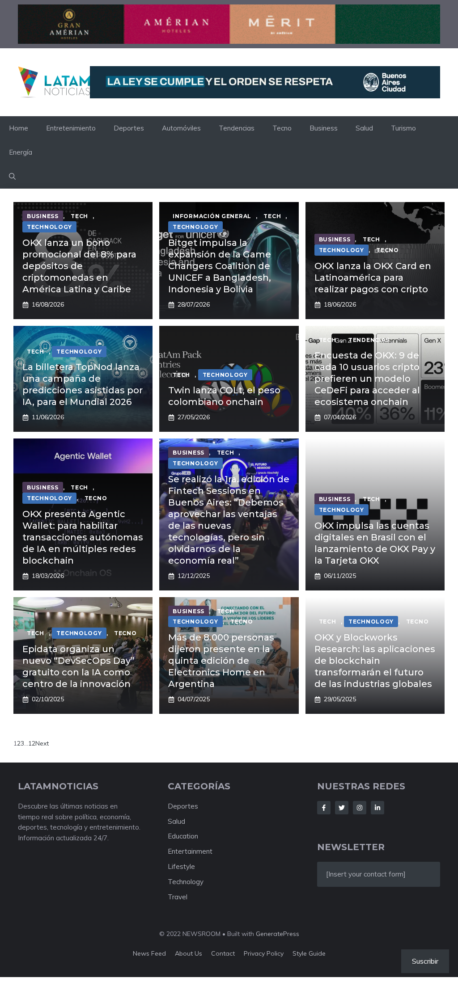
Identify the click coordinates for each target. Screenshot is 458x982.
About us (188, 953)
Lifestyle (181, 866)
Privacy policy (264, 953)
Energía (20, 152)
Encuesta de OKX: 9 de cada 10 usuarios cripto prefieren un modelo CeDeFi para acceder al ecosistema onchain (367, 378)
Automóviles (181, 128)
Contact (223, 953)
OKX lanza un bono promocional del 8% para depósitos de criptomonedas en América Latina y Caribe (79, 266)
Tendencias (236, 128)
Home (18, 128)
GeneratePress (277, 934)
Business (324, 128)
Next (42, 743)
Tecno (282, 128)
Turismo (403, 128)
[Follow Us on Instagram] (359, 807)
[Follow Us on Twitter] (341, 807)
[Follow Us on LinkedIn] (377, 807)
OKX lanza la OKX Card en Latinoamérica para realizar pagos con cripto (372, 278)
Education (183, 836)
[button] (12, 176)
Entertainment (190, 851)
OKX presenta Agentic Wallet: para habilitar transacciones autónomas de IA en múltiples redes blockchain (82, 537)
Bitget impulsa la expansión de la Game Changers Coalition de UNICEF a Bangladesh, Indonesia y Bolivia (219, 266)
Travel (177, 897)
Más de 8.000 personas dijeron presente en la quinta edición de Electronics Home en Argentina (221, 660)
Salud (364, 128)
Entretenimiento (71, 128)
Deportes (129, 128)
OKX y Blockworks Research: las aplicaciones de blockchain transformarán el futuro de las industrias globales (374, 660)
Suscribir (425, 961)
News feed (149, 953)
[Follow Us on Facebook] (324, 807)
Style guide (309, 953)
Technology (186, 881)
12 (31, 743)
